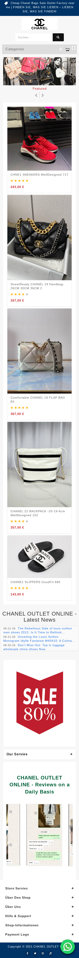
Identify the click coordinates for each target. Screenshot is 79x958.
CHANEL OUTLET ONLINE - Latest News (39, 617)
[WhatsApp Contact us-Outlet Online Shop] (67, 947)
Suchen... (58, 37)
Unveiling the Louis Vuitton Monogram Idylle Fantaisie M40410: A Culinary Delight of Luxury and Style (39, 640)
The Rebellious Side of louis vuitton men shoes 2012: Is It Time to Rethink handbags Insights (37, 632)
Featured (40, 88)
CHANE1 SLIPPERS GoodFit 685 (35, 582)
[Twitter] (35, 953)
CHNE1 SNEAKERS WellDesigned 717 (39, 174)
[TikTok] (50, 953)
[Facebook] (27, 953)
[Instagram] (43, 953)
